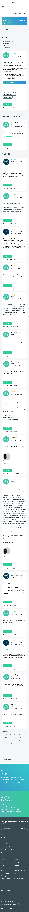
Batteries (16, 740)
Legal (18, 903)
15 (9, 148)
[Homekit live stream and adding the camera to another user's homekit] (17, 113)
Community (17, 865)
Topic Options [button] (25, 35)
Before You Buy (6, 744)
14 (9, 669)
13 (9, 634)
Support (16, 862)
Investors (3, 870)
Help (25, 13)
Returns (16, 876)
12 (9, 605)
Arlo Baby (6, 29)
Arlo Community (6, 7)
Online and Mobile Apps (10, 94)
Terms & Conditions (12, 903)
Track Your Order (18, 873)
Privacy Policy (4, 903)
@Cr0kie (8, 169)
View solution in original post (11, 136)
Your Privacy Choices (5, 904)
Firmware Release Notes (8, 747)
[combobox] (14, 9)
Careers (3, 865)
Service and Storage (7, 756)
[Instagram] (6, 908)
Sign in (20, 13)
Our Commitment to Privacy (8, 878)
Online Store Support (19, 870)
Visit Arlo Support (6, 786)
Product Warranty (18, 878)
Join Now (14, 13)
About (2, 862)
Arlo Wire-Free (6, 740)
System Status (18, 868)
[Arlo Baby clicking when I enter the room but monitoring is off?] (20, 113)
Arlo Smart (17, 737)
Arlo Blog (3, 876)
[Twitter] (11, 908)
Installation (21, 750)
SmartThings (19, 756)
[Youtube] (15, 908)
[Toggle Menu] (27, 2)
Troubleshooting (8, 97)
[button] (25, 53)
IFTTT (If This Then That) (8, 750)
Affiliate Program (5, 890)
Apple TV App (6, 734)
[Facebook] (2, 908)
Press (2, 868)
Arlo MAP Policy (5, 888)
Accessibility (23, 903)
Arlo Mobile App (6, 737)
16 (9, 726)
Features (16, 744)
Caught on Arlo (5, 873)
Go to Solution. (13, 82)
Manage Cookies (16, 904)
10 (9, 473)
